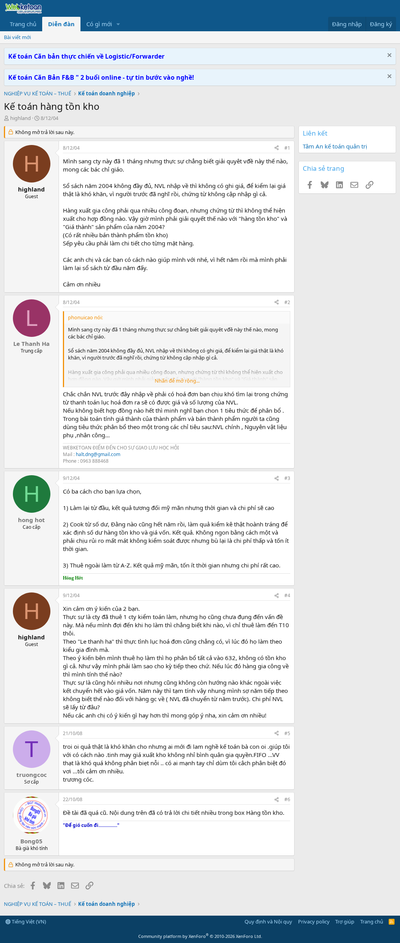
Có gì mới (99, 24)
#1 (287, 148)
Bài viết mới (17, 37)
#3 (287, 478)
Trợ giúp (344, 921)
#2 (287, 302)
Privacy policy (314, 921)
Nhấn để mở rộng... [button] (177, 380)
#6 (287, 799)
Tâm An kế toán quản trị (335, 146)
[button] (118, 24)
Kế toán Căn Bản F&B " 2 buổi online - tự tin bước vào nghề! (101, 77)
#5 (287, 733)
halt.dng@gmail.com (98, 454)
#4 (287, 595)
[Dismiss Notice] (388, 56)
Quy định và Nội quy (268, 921)
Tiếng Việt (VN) (28, 921)
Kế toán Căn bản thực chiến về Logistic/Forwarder (86, 56)
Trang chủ (23, 24)
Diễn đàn (61, 24)
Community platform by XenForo (200, 936)
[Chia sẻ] (276, 148)
